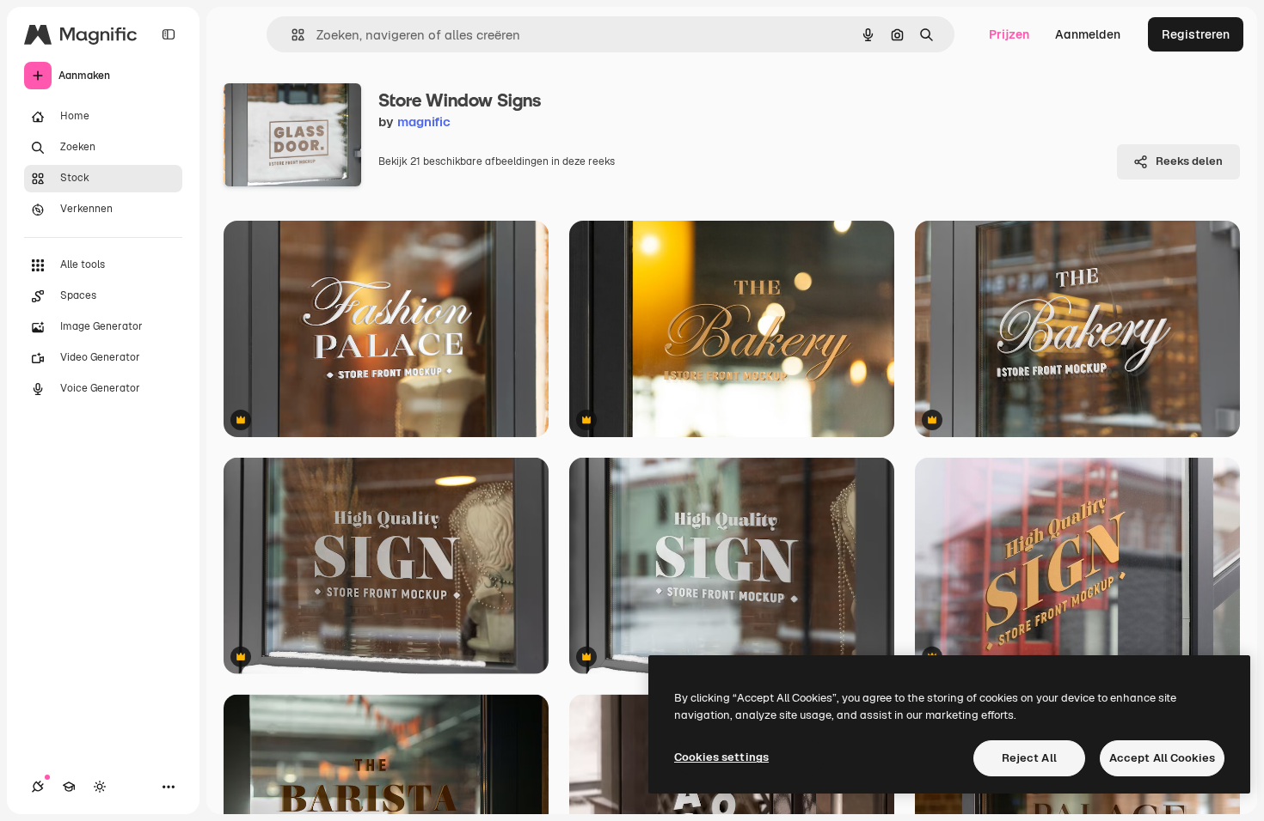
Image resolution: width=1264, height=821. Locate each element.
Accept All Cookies (1162, 758)
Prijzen (1009, 34)
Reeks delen (1189, 161)
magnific (424, 121)
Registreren (1196, 34)
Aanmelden (1087, 34)
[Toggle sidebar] (168, 34)
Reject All (1029, 758)
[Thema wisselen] (100, 786)
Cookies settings (721, 757)
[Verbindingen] (38, 786)
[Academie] (69, 786)
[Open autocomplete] (291, 34)
